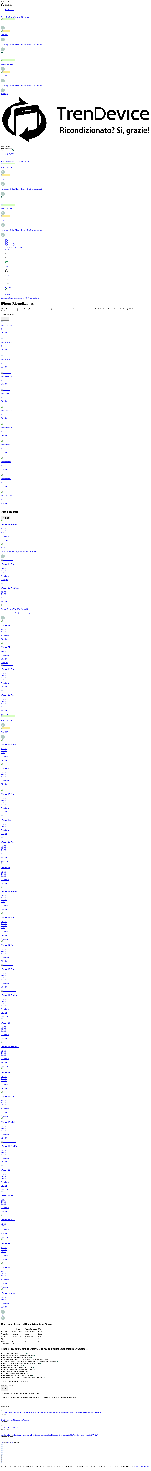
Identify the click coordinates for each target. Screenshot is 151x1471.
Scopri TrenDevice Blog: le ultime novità (15, 17)
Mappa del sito (144, 1466)
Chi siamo (4, 1412)
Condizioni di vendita (8, 1435)
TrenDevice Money (58, 1412)
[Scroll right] (7, 319)
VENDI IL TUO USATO (14, 248)
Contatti (8, 250)
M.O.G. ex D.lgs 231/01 (63, 1435)
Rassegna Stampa (33, 1412)
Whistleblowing (77, 1435)
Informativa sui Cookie (38, 1435)
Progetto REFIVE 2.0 (90, 1435)
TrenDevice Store (7, 1420)
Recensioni (84, 1412)
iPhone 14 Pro (10, 244)
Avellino (26, 1420)
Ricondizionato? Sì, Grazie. (17, 1412)
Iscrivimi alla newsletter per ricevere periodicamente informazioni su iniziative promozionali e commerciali (40, 1397)
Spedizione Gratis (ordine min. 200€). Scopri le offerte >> (21, 298)
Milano (15, 1420)
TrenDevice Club (45, 1412)
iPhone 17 (8, 240)
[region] (75, 414)
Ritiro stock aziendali (72, 1412)
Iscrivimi (4, 1388)
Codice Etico (50, 1435)
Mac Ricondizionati (94, 1412)
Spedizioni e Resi (12, 1427)
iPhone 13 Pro (10, 246)
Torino (20, 1420)
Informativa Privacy (23, 1435)
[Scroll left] (3, 319)
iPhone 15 (8, 242)
